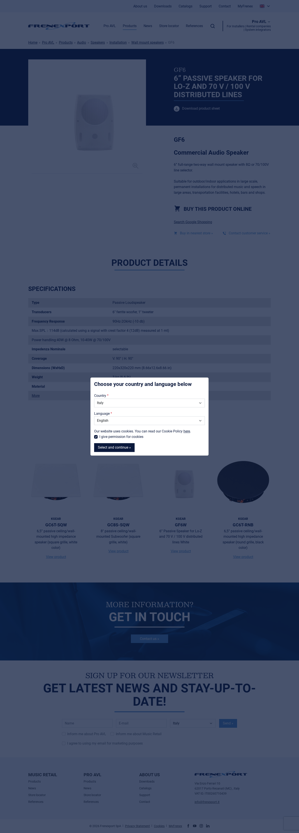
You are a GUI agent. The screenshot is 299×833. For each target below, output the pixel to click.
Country (100, 396)
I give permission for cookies (121, 437)
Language (102, 413)
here (186, 431)
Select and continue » (114, 447)
